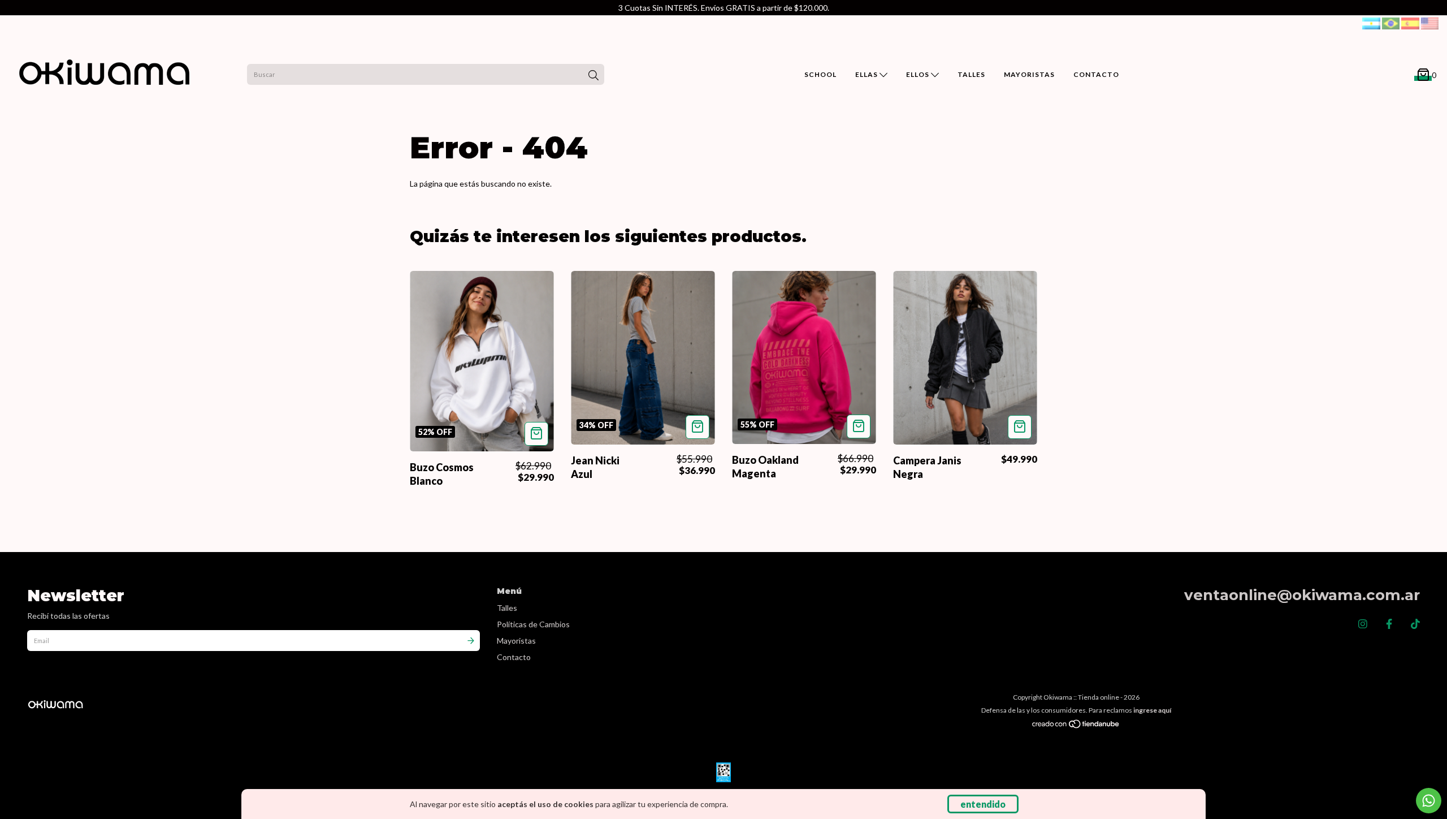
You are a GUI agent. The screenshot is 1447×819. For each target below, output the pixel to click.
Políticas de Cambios (533, 624)
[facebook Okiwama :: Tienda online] (1389, 624)
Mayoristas (516, 640)
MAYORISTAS (1029, 74)
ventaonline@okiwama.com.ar (1302, 595)
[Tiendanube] (1076, 726)
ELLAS (867, 74)
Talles (507, 608)
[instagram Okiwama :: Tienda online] (1362, 624)
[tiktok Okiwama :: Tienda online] (1415, 624)
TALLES (971, 74)
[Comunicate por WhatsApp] (1428, 800)
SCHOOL (820, 74)
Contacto (514, 657)
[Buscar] (593, 76)
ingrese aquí (1152, 710)
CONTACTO (1096, 74)
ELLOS (918, 74)
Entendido (983, 804)
